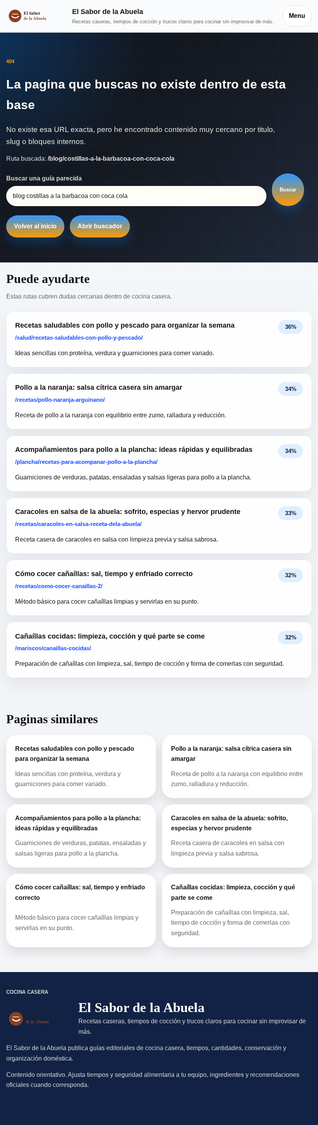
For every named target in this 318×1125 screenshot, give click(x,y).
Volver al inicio (35, 226)
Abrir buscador (100, 226)
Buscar (288, 190)
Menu (297, 15)
